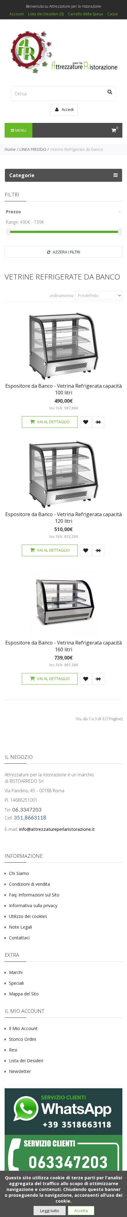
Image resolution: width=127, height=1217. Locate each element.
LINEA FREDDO (32, 149)
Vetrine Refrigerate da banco (76, 149)
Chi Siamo (19, 873)
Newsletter (20, 1071)
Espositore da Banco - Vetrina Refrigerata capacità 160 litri (63, 646)
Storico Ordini (22, 1039)
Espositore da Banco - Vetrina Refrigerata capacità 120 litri (63, 517)
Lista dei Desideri (26, 1060)
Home (10, 149)
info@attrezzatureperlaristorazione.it (57, 829)
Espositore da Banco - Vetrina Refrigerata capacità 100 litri (63, 389)
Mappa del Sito (24, 994)
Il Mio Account (23, 1028)
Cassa (112, 14)
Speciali (16, 983)
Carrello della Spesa (85, 14)
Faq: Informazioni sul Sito (34, 895)
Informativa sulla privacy (33, 905)
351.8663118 (30, 818)
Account (17, 14)
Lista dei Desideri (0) (45, 14)
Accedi (67, 109)
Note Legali (20, 927)
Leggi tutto (49, 1210)
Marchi (16, 972)
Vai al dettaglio (53, 421)
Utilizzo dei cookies (28, 916)
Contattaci (19, 938)
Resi (13, 1050)
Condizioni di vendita (29, 884)
